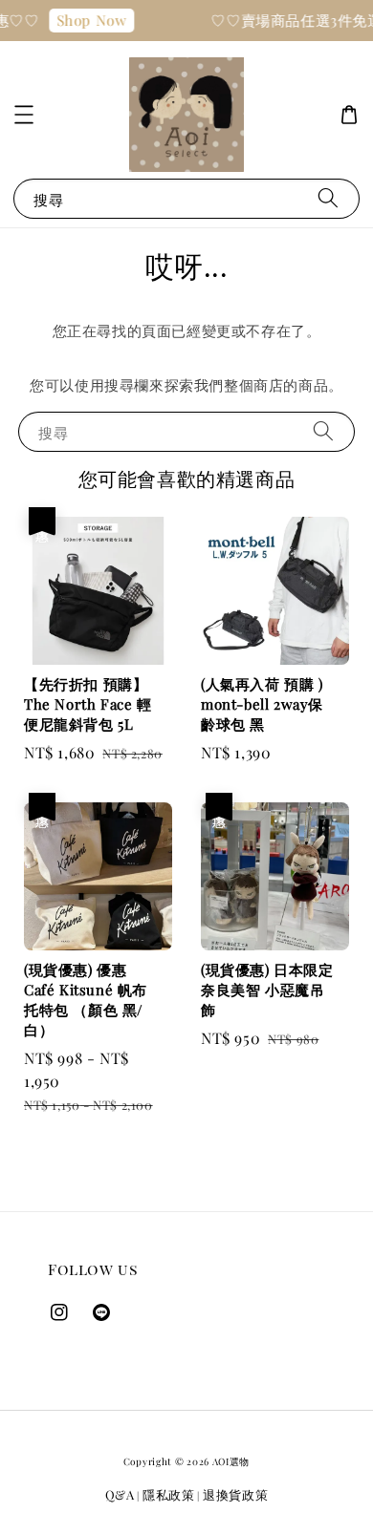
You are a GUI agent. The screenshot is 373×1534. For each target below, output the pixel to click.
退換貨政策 (236, 1494)
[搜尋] (328, 198)
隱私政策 (169, 1494)
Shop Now (88, 20)
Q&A (120, 1494)
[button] (24, 115)
